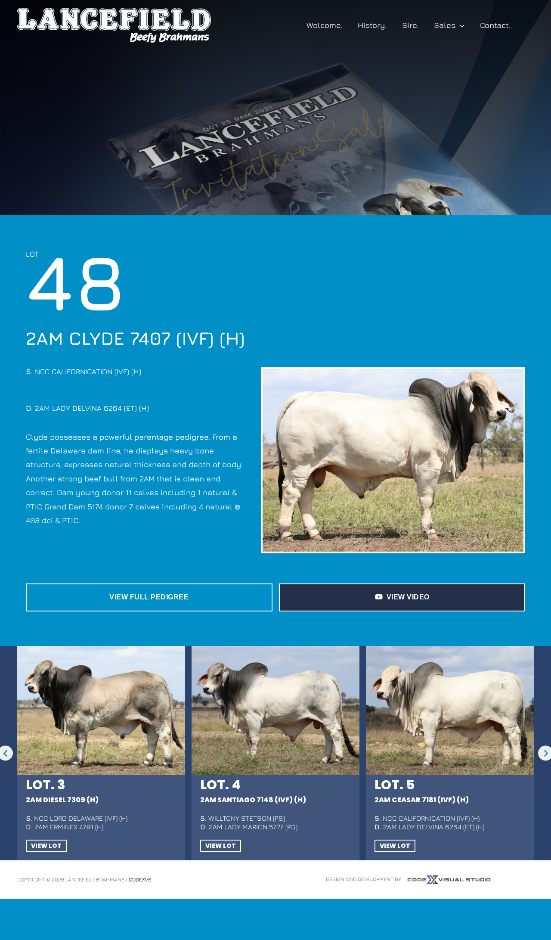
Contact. (495, 25)
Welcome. (324, 25)
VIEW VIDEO (408, 597)
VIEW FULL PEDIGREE (149, 597)
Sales (444, 25)
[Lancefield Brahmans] (114, 24)
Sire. (410, 25)
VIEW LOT (46, 845)
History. (372, 25)
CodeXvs (140, 879)
